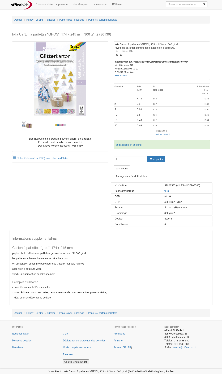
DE (124, 347)
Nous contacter (20, 333)
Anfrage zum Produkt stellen (131, 176)
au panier (157, 159)
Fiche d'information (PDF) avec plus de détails (41, 158)
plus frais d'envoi (162, 134)
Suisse (117, 347)
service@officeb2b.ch (184, 347)
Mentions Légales (22, 340)
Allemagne (119, 333)
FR (129, 347)
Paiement (68, 354)
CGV (65, 333)
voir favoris (122, 168)
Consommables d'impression (52, 4)
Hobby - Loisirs (34, 19)
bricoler (51, 19)
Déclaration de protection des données (84, 340)
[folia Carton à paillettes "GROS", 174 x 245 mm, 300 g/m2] (60, 79)
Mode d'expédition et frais (77, 347)
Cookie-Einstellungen (76, 361)
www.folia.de (121, 75)
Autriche (118, 340)
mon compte (99, 4)
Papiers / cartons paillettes (102, 19)
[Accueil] (21, 4)
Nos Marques (80, 4)
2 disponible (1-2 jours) (129, 144)
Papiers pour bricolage (71, 19)
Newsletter (18, 347)
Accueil (18, 19)
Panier (118, 4)
